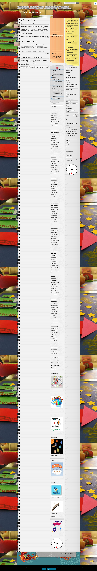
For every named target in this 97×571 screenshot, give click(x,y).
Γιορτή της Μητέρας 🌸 (71, 32)
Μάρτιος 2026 (53, 119)
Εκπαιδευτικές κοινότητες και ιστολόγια (9, 1)
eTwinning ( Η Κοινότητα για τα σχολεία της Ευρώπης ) (71, 69)
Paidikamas (68, 72)
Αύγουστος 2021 (54, 215)
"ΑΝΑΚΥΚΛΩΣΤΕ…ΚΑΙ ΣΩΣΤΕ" (58, 90)
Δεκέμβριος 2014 (54, 347)
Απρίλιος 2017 (53, 299)
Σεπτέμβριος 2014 (54, 353)
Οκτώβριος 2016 (54, 309)
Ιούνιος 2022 (53, 194)
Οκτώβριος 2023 (54, 169)
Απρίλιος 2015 (53, 338)
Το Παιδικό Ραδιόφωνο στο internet (70, 111)
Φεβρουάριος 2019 (54, 261)
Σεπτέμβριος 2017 (54, 292)
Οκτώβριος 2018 (54, 269)
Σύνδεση (67, 115)
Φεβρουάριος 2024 (54, 161)
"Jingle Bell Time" (56, 79)
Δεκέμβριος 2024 (54, 146)
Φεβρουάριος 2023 (54, 182)
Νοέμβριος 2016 (54, 307)
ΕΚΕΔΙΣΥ (67, 80)
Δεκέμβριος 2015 (54, 326)
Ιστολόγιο (67, 146)
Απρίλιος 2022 (53, 198)
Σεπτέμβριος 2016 (54, 311)
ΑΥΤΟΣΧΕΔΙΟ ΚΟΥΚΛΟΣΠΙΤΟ (29, 41)
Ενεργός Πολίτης (55, 39)
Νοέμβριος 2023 (54, 167)
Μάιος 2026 (53, 115)
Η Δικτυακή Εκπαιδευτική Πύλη (71, 84)
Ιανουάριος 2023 (54, 184)
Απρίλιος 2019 (53, 257)
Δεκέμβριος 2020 (54, 228)
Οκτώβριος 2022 (54, 190)
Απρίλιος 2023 (53, 178)
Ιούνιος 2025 (53, 134)
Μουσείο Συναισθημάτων (70, 97)
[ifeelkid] (57, 408)
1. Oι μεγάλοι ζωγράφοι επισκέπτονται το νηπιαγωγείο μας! (57, 74)
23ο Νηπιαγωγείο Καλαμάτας (32, 12)
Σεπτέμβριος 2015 (54, 332)
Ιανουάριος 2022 (54, 205)
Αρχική (53, 18)
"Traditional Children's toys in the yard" (58, 82)
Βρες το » (77, 3)
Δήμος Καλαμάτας (69, 75)
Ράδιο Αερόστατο (69, 108)
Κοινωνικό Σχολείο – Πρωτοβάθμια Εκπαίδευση (70, 90)
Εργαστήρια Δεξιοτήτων (50, 8)
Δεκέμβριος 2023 (54, 165)
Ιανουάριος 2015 (54, 344)
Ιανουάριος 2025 (54, 144)
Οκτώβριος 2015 (54, 330)
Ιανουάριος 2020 (54, 242)
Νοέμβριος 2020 (54, 230)
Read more (53, 569)
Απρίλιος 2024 (53, 157)
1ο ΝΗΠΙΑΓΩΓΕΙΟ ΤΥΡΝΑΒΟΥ (71, 133)
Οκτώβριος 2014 (54, 351)
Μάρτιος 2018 (53, 280)
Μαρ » (54, 369)
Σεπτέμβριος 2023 (54, 171)
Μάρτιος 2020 (53, 238)
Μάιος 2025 (53, 136)
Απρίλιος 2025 (53, 138)
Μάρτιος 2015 (53, 340)
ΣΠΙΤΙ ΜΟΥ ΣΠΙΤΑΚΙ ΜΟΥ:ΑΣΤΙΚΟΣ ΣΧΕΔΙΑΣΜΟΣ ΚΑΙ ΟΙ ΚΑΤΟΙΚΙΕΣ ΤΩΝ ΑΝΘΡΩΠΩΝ (58, 94)
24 (58, 365)
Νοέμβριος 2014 (54, 349)
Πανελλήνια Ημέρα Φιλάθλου (72, 59)
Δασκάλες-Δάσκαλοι (69, 127)
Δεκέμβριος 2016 (54, 305)
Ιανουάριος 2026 (54, 123)
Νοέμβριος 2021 (54, 209)
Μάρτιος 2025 (53, 140)
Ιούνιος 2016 (53, 313)
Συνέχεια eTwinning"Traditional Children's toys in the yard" (58, 85)
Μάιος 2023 (53, 175)
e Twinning (41, 36)
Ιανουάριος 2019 (54, 263)
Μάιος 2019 (53, 255)
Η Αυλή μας (68, 82)
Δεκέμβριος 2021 (54, 207)
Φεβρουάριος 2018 (54, 282)
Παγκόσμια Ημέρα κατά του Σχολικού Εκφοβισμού (72, 55)
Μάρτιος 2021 (53, 221)
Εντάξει (43, 569)
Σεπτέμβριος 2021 (54, 213)
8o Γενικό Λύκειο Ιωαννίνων (71, 131)
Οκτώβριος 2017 (54, 290)
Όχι (48, 569)
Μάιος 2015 (53, 336)
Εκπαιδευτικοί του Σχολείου (52, 6)
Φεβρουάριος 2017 (54, 303)
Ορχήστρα (68, 142)
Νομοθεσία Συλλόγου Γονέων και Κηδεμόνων (57, 34)
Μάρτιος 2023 (53, 180)
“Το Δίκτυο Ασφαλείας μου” (72, 47)
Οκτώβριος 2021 (54, 211)
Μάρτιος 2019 (53, 259)
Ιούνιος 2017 (53, 294)
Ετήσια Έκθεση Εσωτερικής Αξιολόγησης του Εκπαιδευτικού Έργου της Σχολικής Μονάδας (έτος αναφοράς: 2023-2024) (57, 55)
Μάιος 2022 (53, 196)
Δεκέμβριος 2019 (54, 244)
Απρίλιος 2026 (53, 117)
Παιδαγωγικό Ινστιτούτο (70, 99)
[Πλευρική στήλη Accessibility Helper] (95, 3)
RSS (36, 556)
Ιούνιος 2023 (53, 173)
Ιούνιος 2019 (53, 253)
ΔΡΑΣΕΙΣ (53, 88)
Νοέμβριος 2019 (54, 246)
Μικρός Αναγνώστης (69, 92)
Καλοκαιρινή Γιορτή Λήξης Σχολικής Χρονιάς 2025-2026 (72, 20)
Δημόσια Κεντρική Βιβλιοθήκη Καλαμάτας (71, 78)
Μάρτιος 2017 (53, 301)
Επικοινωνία (34, 6)
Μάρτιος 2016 (53, 319)
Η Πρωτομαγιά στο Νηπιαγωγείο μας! (70, 36)
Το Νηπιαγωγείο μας (23, 6)
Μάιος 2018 (53, 276)
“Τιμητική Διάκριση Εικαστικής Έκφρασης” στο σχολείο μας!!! (72, 25)
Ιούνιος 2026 (53, 113)
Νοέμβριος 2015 (54, 328)
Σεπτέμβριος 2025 (54, 132)
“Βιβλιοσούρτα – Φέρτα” (71, 29)
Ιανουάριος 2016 (54, 324)
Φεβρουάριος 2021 (54, 223)
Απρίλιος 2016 (53, 317)
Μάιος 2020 (53, 236)
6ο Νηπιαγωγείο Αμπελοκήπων (71, 129)
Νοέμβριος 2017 (54, 288)
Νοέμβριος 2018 (54, 267)
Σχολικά (67, 144)
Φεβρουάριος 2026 (54, 121)
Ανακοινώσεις (64, 6)
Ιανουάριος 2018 (54, 284)
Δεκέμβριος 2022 (54, 186)
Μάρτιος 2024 (53, 159)
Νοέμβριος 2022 (54, 188)
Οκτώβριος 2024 (54, 150)
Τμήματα (41, 6)
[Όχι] (95, 568)
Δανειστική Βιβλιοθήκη (56, 31)
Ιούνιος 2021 (53, 217)
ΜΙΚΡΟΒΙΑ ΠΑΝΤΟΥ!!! (27, 23)
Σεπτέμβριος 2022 (54, 192)
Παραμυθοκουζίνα (69, 101)
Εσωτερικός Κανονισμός (64, 8)
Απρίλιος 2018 (53, 278)
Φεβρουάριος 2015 (54, 342)
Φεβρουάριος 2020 (54, 240)
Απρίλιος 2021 (53, 219)
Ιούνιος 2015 (53, 334)
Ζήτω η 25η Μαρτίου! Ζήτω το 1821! (72, 51)
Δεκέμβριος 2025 (54, 125)
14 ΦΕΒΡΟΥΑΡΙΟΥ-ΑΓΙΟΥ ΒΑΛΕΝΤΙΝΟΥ (32, 57)
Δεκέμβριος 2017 (54, 286)
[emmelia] (57, 475)
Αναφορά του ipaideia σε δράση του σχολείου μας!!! (30, 8)
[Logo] (57, 430)
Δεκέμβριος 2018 (54, 265)
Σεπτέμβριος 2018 (54, 271)
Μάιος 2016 (53, 315)
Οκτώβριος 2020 (54, 232)
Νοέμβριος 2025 (54, 127)
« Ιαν (52, 369)
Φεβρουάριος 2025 (54, 142)
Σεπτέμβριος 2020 (54, 234)
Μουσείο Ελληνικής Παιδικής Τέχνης (71, 95)
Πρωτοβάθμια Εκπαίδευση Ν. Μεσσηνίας (71, 106)
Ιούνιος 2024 (53, 155)
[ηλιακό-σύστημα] (57, 453)
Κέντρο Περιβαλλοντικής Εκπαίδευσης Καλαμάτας (70, 87)
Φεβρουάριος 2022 (54, 203)
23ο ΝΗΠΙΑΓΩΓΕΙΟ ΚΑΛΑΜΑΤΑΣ (29, 36)
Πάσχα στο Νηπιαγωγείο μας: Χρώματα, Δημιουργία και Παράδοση (72, 41)
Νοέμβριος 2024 (54, 148)
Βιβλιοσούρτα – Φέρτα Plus (57, 50)
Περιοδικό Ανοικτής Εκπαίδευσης (72, 103)
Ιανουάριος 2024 (54, 163)
